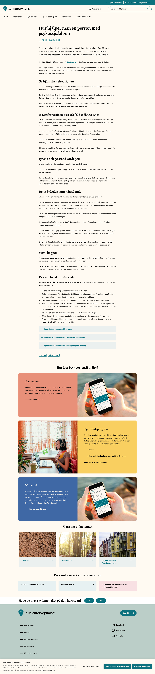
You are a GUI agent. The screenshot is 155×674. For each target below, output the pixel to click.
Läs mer (52, 670)
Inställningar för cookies (91, 666)
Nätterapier (66, 17)
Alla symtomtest (36, 399)
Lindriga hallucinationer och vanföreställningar (107, 456)
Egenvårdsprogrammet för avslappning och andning (65, 345)
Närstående (54, 40)
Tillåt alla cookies (142, 666)
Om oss (27, 632)
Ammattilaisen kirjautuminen (139, 2)
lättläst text (71, 62)
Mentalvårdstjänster (83, 17)
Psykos (43, 40)
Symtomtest (31, 17)
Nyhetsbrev (29, 646)
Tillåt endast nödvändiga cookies (117, 666)
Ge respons (29, 625)
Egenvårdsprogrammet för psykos (58, 329)
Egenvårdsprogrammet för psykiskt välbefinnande (64, 337)
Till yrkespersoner (115, 2)
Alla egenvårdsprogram (97, 462)
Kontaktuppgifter (31, 639)
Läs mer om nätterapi (37, 509)
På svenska (95, 10)
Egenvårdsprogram (49, 17)
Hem (6, 17)
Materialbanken (30, 653)
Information (17, 17)
